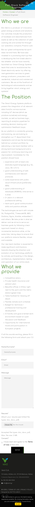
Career (12, 12)
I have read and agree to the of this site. (18, 443)
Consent (5, 438)
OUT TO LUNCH (15, 492)
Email (4, 360)
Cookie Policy (26, 501)
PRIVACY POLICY (27, 489)
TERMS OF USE (13, 489)
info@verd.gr (7, 483)
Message (5, 373)
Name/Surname (8, 347)
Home (5, 12)
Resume (4, 413)
